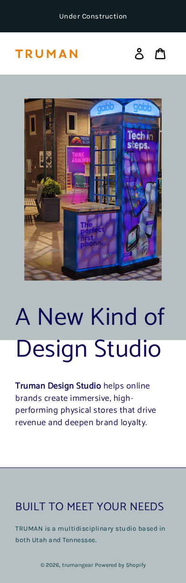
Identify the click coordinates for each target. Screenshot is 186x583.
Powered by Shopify (120, 565)
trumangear (77, 565)
